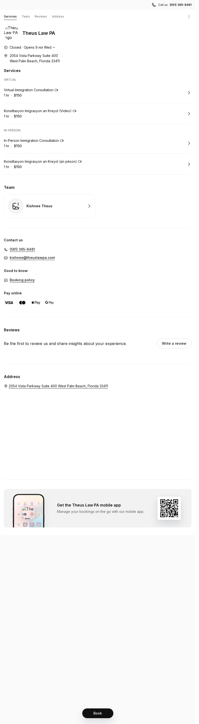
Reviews (41, 16)
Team (26, 16)
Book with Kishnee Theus (50, 206)
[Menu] (189, 16)
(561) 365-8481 (180, 5)
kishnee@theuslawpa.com (32, 257)
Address (58, 16)
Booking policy (22, 280)
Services (10, 16)
